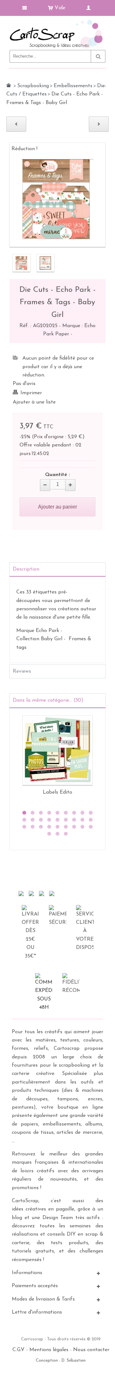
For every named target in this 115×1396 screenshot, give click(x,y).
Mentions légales (48, 1349)
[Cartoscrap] (57, 22)
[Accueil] (8, 85)
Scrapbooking (33, 85)
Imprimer (31, 393)
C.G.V (18, 1349)
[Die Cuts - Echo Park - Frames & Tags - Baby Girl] (21, 263)
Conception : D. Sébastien (61, 1360)
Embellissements (73, 85)
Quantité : (57, 474)
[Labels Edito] (57, 750)
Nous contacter (91, 1349)
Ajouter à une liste (34, 402)
